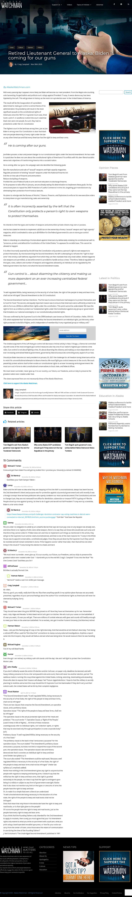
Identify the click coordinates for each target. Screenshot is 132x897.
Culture (20, 47)
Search (128, 92)
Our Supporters (92, 893)
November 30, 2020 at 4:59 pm (27, 551)
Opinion (30, 47)
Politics (40, 47)
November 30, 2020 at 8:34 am (23, 486)
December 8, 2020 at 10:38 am (28, 668)
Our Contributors (78, 893)
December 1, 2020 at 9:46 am (29, 587)
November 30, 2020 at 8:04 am (32, 467)
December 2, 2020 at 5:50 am (30, 627)
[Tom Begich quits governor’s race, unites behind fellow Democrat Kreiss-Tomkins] (103, 310)
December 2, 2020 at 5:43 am (34, 577)
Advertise (99, 5)
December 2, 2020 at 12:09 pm (31, 646)
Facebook (10, 413)
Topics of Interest (83, 5)
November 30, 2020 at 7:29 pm (29, 567)
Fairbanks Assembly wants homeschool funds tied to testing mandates (119, 426)
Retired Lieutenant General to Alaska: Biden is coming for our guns (61, 55)
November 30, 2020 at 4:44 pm (31, 477)
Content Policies (117, 893)
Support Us (56, 5)
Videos (69, 5)
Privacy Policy (104, 893)
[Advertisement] (114, 112)
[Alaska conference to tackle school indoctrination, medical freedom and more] (103, 200)
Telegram (23, 413)
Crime (12, 47)
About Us (67, 893)
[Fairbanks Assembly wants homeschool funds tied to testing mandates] (103, 427)
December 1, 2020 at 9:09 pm (31, 608)
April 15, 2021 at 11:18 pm (28, 693)
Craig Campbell (20, 390)
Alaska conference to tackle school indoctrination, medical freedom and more (119, 199)
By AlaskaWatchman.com (16, 87)
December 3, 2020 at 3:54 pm (24, 655)
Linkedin (36, 413)
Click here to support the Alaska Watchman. (20, 383)
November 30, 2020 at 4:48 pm (31, 511)
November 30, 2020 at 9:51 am (24, 524)
